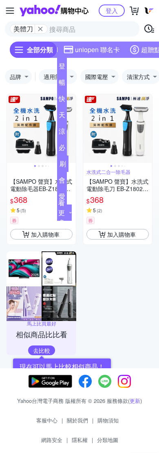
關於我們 (77, 420)
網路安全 (51, 440)
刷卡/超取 (63, 165)
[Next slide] (70, 129)
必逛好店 (62, 149)
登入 (112, 10)
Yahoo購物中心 (54, 10)
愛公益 (62, 198)
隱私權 (80, 440)
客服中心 (46, 420)
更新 (135, 401)
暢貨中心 (62, 83)
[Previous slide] (12, 129)
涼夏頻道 (62, 132)
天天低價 (62, 116)
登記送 (62, 67)
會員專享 (62, 181)
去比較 (41, 350)
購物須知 (108, 420)
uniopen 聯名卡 (97, 49)
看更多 (61, 212)
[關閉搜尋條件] (40, 29)
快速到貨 (62, 100)
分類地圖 (107, 440)
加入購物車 (45, 234)
